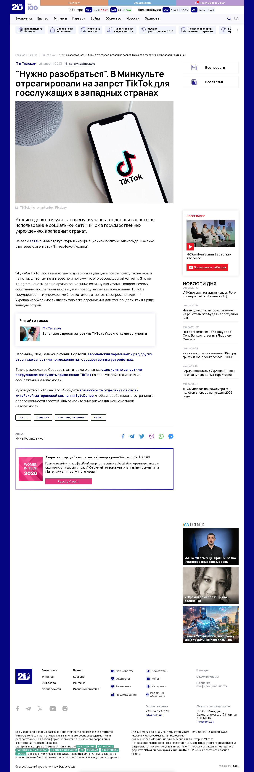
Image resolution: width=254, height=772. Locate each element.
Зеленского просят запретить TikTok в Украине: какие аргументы (94, 333)
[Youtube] (52, 708)
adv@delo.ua (154, 715)
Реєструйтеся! (68, 481)
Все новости (215, 67)
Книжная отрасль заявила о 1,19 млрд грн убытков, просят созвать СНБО (209, 355)
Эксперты (152, 18)
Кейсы (156, 678)
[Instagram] (65, 708)
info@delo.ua (205, 721)
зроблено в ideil (228, 766)
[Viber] (151, 436)
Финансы (60, 18)
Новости (133, 18)
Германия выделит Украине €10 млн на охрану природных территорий (209, 373)
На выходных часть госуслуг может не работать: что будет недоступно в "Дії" (210, 314)
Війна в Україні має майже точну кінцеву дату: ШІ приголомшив (209, 638)
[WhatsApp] (161, 436)
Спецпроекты (142, 2)
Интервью (158, 686)
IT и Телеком (25, 63)
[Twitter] (142, 436)
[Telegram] (132, 436)
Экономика (23, 18)
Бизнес (42, 18)
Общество (113, 18)
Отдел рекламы (207, 676)
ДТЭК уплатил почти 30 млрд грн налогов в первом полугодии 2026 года (207, 392)
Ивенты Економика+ (210, 3)
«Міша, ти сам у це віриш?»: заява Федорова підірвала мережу (210, 560)
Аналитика (123, 686)
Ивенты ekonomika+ (87, 689)
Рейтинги (74, 2)
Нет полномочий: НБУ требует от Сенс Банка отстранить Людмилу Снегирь (207, 335)
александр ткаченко (71, 417)
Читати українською (80, 64)
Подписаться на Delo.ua (210, 267)
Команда (202, 670)
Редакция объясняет (157, 694)
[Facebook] (123, 436)
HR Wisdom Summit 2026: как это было (209, 256)
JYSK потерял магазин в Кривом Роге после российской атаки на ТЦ (209, 294)
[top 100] (32, 7)
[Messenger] (171, 436)
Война (95, 18)
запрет (98, 417)
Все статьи (214, 82)
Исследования (126, 694)
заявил (36, 241)
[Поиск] (229, 18)
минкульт (43, 417)
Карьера (78, 18)
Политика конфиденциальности (212, 684)
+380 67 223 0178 (157, 711)
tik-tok (23, 417)
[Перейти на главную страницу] (17, 7)
